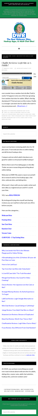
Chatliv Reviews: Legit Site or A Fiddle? (16, 64)
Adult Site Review (10, 110)
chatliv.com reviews (9, 114)
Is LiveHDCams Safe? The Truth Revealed (16, 273)
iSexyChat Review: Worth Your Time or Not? (17, 319)
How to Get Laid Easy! (9, 264)
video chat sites (26, 117)
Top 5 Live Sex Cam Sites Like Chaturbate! (16, 269)
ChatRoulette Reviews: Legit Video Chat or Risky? (19, 323)
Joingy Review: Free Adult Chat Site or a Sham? (18, 310)
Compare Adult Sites (19, 32)
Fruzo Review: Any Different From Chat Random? (19, 328)
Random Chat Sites (23, 110)
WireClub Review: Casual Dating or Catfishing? (18, 306)
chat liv (6, 112)
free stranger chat (18, 115)
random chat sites (13, 117)
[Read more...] (22, 106)
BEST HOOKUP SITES (27, 389)
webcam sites (30, 355)
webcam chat (6, 119)
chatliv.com (25, 112)
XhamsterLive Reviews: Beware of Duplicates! (18, 314)
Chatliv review (15, 112)
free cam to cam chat (24, 114)
